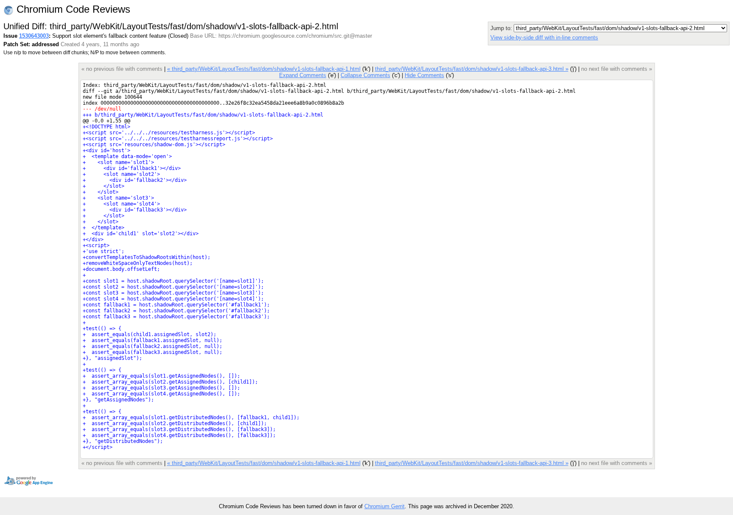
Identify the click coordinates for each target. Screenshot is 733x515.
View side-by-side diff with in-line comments (544, 37)
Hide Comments (424, 75)
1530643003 (34, 36)
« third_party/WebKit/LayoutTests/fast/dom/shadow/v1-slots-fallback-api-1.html (264, 69)
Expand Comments (302, 75)
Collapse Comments (365, 75)
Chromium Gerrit (384, 506)
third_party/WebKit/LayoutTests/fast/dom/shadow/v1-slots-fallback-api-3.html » (471, 69)
